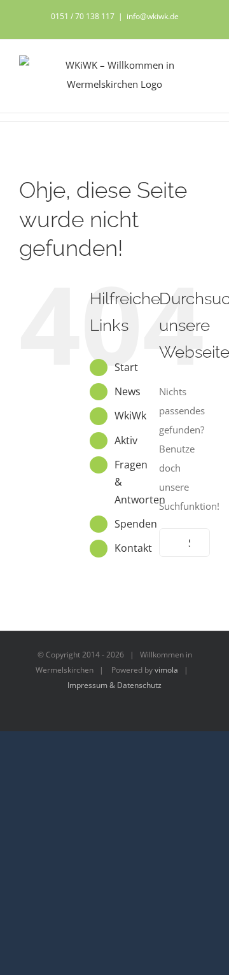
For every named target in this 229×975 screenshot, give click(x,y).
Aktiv (125, 440)
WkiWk (130, 416)
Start (126, 367)
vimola (166, 669)
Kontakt (133, 548)
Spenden (135, 524)
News (127, 391)
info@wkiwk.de (153, 16)
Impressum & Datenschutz (114, 685)
